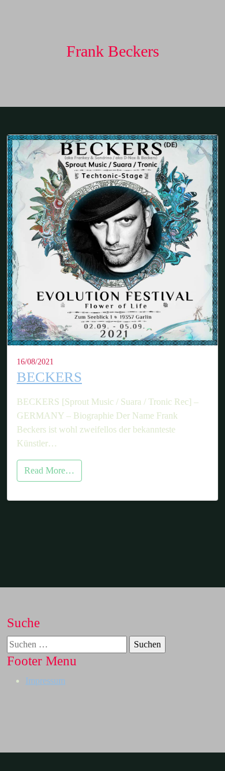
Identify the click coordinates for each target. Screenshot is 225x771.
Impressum (45, 681)
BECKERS (49, 377)
